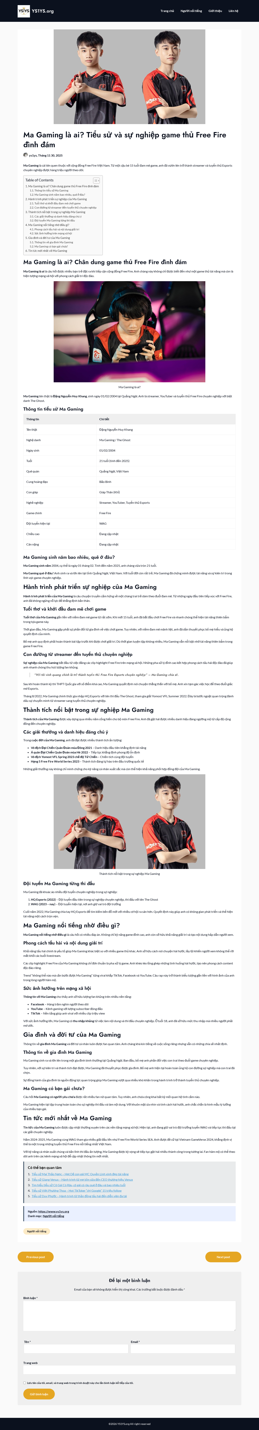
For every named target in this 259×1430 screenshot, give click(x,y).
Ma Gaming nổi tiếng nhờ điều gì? (48, 225)
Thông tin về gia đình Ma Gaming (54, 242)
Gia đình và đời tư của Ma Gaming (49, 237)
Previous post (35, 1257)
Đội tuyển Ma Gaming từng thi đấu (55, 220)
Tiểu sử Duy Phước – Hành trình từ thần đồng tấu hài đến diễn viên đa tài (79, 1196)
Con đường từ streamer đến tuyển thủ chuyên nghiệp (66, 207)
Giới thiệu (215, 11)
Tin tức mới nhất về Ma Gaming (47, 250)
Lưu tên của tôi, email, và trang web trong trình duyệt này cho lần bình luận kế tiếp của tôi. (80, 1382)
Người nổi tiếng (191, 11)
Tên (27, 1341)
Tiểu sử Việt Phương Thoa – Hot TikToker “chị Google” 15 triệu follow (77, 1190)
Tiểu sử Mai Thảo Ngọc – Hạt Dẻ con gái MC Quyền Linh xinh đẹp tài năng (80, 1174)
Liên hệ (233, 11)
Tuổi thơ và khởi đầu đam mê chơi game (58, 203)
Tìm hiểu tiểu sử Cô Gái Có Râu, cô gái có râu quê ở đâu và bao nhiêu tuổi (79, 1185)
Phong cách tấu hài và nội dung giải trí (57, 229)
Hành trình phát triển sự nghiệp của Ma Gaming (57, 199)
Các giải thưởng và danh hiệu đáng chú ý (58, 216)
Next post (223, 1257)
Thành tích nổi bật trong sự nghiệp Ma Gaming (56, 212)
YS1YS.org (43, 11)
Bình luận (30, 1298)
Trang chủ (167, 11)
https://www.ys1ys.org (53, 1211)
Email (135, 1341)
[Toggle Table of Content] (94, 180)
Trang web (30, 1363)
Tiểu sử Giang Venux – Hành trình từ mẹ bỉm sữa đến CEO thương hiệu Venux (82, 1179)
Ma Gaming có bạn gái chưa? (51, 246)
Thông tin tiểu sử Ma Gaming (51, 190)
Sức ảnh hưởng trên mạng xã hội (53, 233)
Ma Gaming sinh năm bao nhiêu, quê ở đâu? (60, 194)
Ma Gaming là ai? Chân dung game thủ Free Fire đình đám (63, 186)
